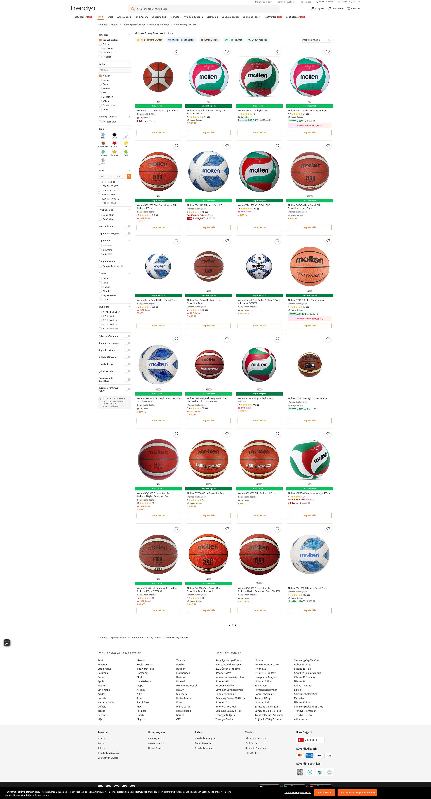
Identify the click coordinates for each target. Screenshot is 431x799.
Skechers (181, 694)
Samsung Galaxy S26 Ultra (230, 698)
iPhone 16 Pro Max (304, 677)
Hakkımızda (306, 2)
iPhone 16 (299, 681)
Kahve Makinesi (303, 685)
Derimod (181, 677)
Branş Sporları (154, 637)
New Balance (144, 681)
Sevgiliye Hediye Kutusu (229, 660)
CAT (178, 719)
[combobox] (316, 39)
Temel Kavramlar (203, 743)
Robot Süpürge (302, 664)
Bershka (181, 664)
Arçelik (141, 689)
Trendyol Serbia (225, 719)
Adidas (101, 694)
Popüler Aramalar (226, 694)
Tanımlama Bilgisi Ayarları (298, 792)
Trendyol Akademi (204, 748)
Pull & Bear (143, 702)
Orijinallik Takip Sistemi (268, 719)
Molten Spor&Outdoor (134, 24)
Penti (101, 660)
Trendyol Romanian (305, 710)
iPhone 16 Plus (263, 681)
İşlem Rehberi (252, 753)
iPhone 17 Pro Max (226, 706)
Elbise (297, 689)
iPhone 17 (221, 702)
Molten (114, 24)
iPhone (259, 660)
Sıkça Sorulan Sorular (256, 738)
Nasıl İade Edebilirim (255, 748)
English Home (144, 664)
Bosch (140, 715)
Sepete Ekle (158, 132)
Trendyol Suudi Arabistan (269, 715)
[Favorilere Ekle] (176, 51)
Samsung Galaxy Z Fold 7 (269, 710)
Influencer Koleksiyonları (230, 677)
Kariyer (101, 743)
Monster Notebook (186, 685)
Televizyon (261, 685)
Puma (101, 677)
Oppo (140, 685)
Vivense (180, 660)
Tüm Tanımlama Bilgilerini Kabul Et (357, 792)
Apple (101, 681)
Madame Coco (106, 702)
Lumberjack (183, 672)
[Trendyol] (83, 8)
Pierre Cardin (183, 706)
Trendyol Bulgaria (226, 715)
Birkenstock (104, 689)
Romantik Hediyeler (266, 689)
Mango (141, 660)
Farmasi (141, 710)
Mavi (139, 706)
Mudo (140, 677)
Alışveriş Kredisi (156, 743)
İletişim (101, 748)
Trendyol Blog (262, 698)
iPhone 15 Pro (223, 672)
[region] (215, 793)
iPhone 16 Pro (223, 681)
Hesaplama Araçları (266, 677)
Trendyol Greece (303, 715)
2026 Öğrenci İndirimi (228, 668)
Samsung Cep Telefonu (307, 660)
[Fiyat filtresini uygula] (129, 176)
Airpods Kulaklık (225, 685)
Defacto (102, 706)
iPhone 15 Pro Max (265, 672)
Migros (141, 719)
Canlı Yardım (251, 743)
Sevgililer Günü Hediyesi (229, 689)
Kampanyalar (154, 738)
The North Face (145, 668)
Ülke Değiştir (304, 732)
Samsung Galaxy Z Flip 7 (229, 710)
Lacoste (102, 698)
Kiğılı (100, 719)
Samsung (142, 672)
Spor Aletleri (136, 637)
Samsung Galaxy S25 (266, 706)
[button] (114, 35)
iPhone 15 (260, 668)
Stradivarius (104, 668)
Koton (179, 702)
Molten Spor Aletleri (159, 24)
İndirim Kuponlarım (263, 2)
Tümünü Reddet (324, 792)
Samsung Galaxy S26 (305, 694)
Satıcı (198, 732)
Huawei (180, 681)
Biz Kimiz (102, 738)
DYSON (180, 689)
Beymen (180, 668)
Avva (139, 698)
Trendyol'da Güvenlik (108, 753)
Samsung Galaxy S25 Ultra (308, 706)
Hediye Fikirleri (155, 748)
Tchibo (101, 710)
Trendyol (102, 24)
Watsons (102, 664)
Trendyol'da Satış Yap (286, 2)
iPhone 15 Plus (302, 668)
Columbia (103, 672)
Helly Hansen (183, 710)
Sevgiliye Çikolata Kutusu (308, 672)
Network (102, 715)
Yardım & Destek (326, 2)
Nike (139, 694)
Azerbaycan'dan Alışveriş (230, 664)
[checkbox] (103, 136)
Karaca (180, 715)
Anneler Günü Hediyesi (267, 664)
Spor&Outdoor (118, 637)
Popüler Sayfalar (264, 694)
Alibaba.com (301, 719)
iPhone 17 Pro (302, 702)
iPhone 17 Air (262, 702)
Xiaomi (101, 685)
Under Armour (184, 698)
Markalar (299, 698)
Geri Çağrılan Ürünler (108, 758)
